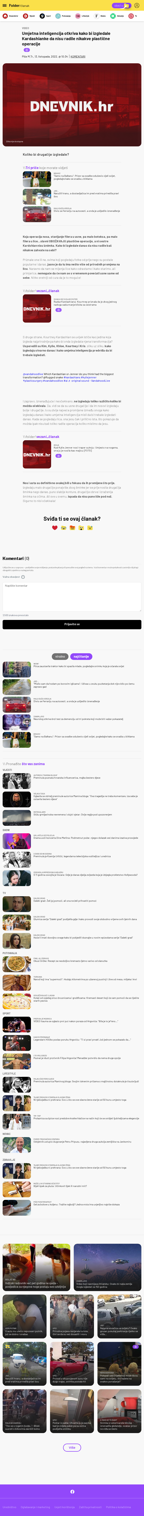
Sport (48, 16)
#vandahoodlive (53, 380)
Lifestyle (85, 16)
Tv (136, 16)
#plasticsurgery (32, 380)
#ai (66, 380)
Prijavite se (72, 624)
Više (72, 1447)
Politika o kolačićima (118, 1507)
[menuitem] (137, 5)
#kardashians (72, 377)
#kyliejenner (89, 377)
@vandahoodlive (33, 374)
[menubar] (137, 5)
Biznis (103, 16)
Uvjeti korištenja (64, 1507)
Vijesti (32, 16)
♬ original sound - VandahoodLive (89, 380)
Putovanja (66, 16)
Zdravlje (120, 16)
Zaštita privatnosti (90, 1507)
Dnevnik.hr (13, 16)
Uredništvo (9, 1507)
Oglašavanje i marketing (35, 1507)
